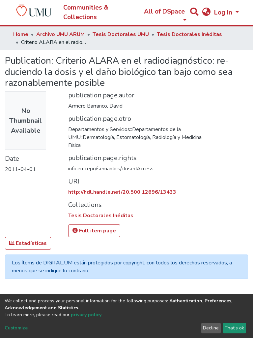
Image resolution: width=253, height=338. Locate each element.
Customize (16, 328)
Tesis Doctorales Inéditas (189, 34)
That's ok (234, 328)
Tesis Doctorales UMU (121, 34)
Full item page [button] (97, 230)
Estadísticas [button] (30, 243)
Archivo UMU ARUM (60, 34)
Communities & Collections (85, 12)
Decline (211, 328)
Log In (224, 12)
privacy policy (86, 315)
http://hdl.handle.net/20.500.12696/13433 (122, 192)
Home (20, 34)
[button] (206, 12)
